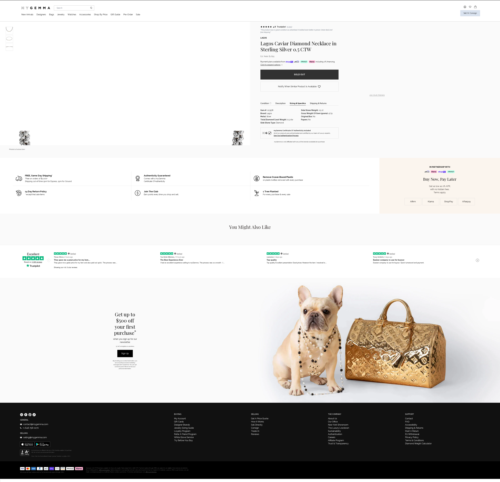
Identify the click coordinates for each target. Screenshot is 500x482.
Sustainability (334, 431)
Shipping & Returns (318, 103)
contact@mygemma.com (35, 424)
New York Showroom (338, 425)
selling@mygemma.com (35, 437)
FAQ (407, 421)
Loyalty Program (182, 431)
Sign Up (125, 353)
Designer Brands (182, 425)
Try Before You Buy (183, 440)
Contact (409, 418)
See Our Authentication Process (286, 136)
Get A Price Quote (259, 418)
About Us (332, 418)
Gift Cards (179, 421)
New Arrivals (27, 14)
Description (281, 103)
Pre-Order (128, 14)
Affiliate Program (336, 440)
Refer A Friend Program (185, 434)
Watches (72, 14)
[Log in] (465, 7)
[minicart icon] (475, 6)
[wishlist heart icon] (470, 6)
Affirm (413, 201)
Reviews (255, 434)
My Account (180, 418)
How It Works (257, 421)
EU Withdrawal (412, 434)
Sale (138, 14)
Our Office (333, 421)
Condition (264, 103)
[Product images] (125, 83)
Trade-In (255, 431)
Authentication (335, 434)
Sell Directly (256, 425)
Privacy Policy (411, 437)
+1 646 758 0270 (31, 428)
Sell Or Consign (470, 13)
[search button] (90, 8)
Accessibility (411, 425)
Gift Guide (115, 14)
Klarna (431, 201)
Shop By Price (100, 14)
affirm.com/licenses (151, 472)
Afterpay (466, 201)
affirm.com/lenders (104, 470)
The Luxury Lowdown (338, 428)
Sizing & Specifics (298, 103)
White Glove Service (184, 437)
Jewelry (60, 14)
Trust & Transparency (338, 443)
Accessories (85, 14)
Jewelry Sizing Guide (184, 428)
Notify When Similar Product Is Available (297, 86)
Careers (331, 437)
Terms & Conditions (414, 440)
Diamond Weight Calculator (418, 443)
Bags (51, 14)
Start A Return (412, 431)
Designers (41, 14)
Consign (255, 428)
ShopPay (448, 201)
